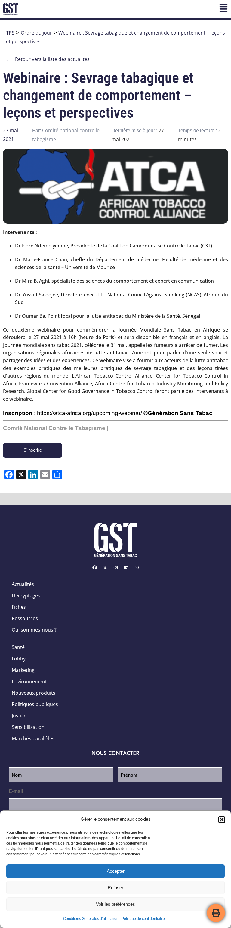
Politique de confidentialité (143, 919)
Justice (19, 715)
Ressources (25, 618)
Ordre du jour (36, 32)
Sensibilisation (28, 727)
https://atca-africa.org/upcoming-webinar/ (89, 413)
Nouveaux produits (33, 693)
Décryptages (26, 595)
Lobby (19, 658)
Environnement (29, 681)
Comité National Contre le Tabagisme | (55, 428)
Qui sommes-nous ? (34, 629)
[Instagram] (115, 567)
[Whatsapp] (136, 567)
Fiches (19, 607)
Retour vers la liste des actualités (48, 59)
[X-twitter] (104, 567)
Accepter (116, 871)
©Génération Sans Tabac (177, 413)
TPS (10, 32)
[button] (222, 820)
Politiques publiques (35, 704)
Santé (18, 647)
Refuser (115, 887)
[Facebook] (94, 567)
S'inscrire (32, 450)
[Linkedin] (126, 567)
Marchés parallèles (33, 738)
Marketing (23, 670)
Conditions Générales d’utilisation (91, 919)
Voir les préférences (115, 904)
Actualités (23, 584)
